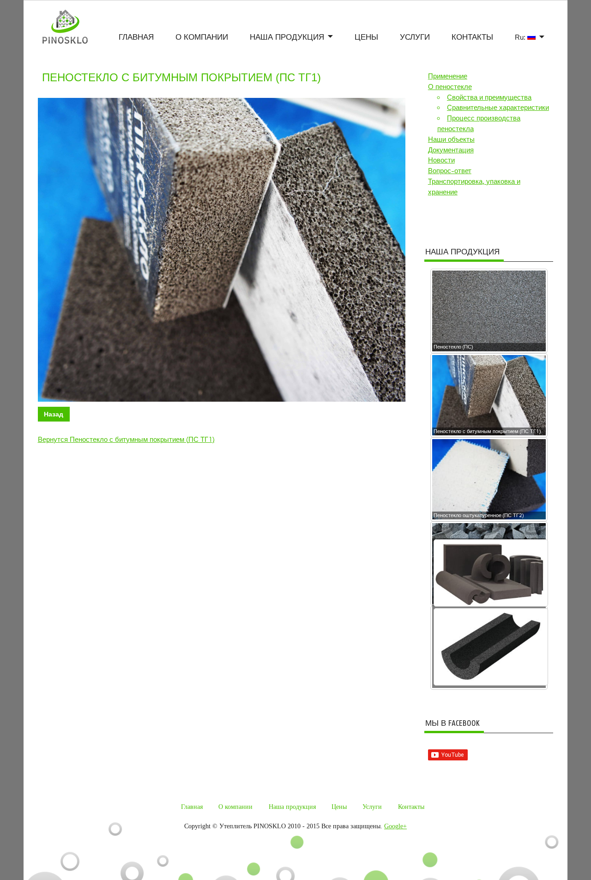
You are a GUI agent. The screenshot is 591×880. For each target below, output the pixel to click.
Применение (447, 76)
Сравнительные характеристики (498, 107)
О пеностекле (450, 87)
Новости (441, 160)
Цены (366, 38)
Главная (136, 38)
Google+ (395, 826)
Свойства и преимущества (489, 97)
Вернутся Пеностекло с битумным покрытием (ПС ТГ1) (126, 439)
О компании (201, 38)
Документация (451, 150)
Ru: (521, 37)
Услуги (415, 38)
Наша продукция (287, 38)
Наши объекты (451, 139)
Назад (53, 414)
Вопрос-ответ (449, 171)
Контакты (472, 38)
